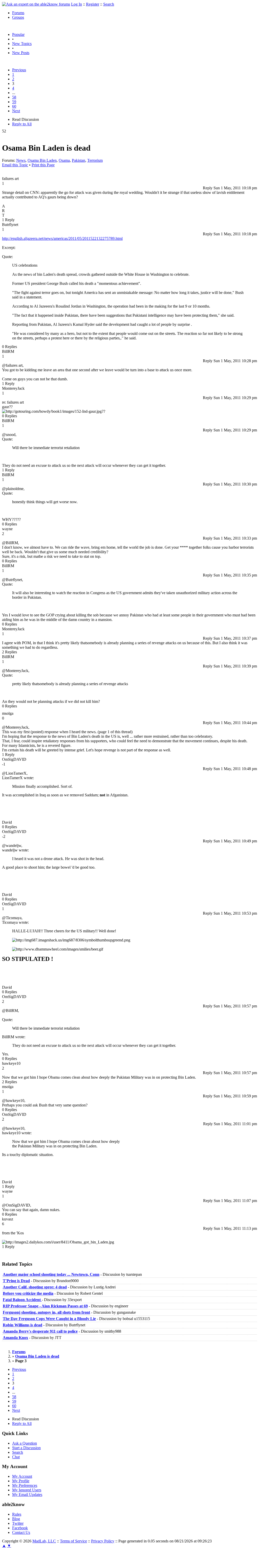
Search (108, 4)
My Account (22, 1476)
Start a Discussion (26, 1448)
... (13, 92)
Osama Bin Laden (42, 160)
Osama (64, 160)
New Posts (20, 53)
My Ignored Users (26, 1490)
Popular (18, 34)
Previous (19, 70)
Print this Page (43, 165)
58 (14, 97)
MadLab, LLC (44, 1541)
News (21, 160)
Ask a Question (24, 1443)
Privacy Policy (102, 1541)
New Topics (22, 43)
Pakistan (78, 160)
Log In (76, 4)
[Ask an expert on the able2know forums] (36, 4)
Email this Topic (15, 165)
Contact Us (21, 1532)
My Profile (20, 1481)
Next (16, 111)
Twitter (18, 1523)
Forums (18, 13)
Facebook (20, 1528)
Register (92, 4)
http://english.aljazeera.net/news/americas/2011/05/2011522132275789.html (62, 238)
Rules (16, 1514)
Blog (16, 1519)
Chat (16, 1457)
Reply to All (22, 124)
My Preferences (24, 1485)
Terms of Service (73, 1541)
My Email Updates (27, 1494)
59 (14, 102)
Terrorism (95, 160)
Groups (18, 17)
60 (14, 106)
